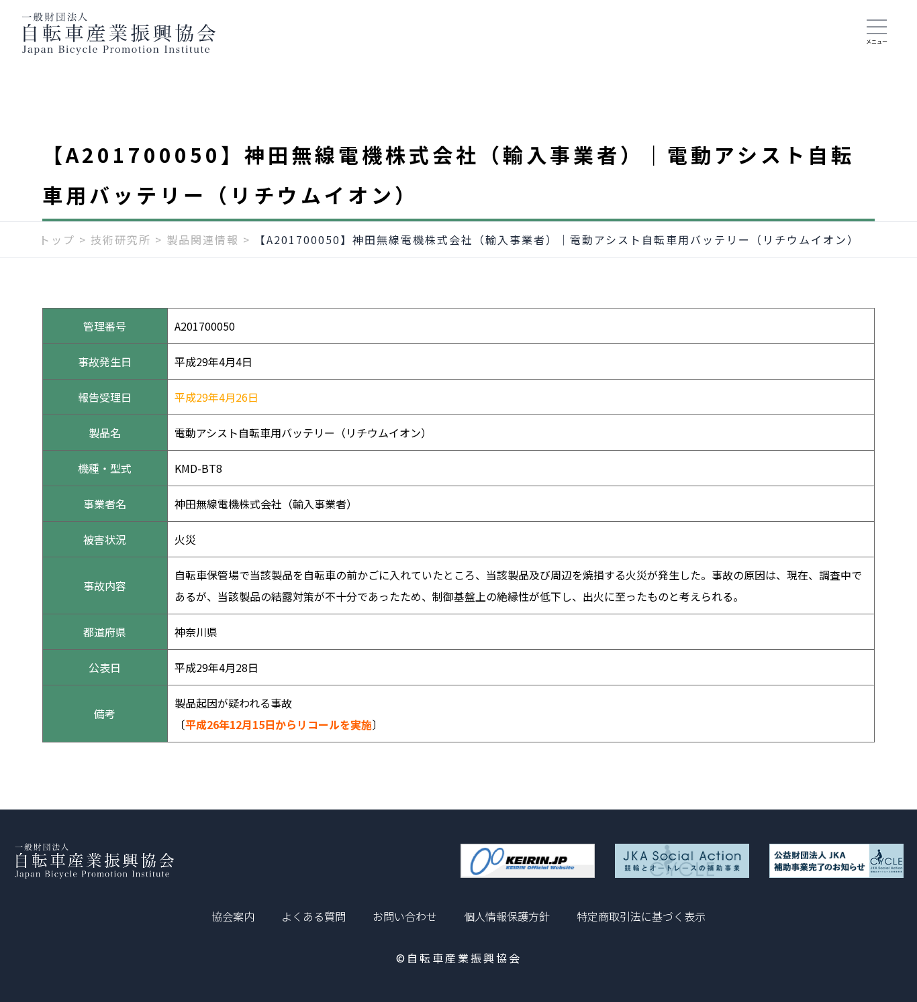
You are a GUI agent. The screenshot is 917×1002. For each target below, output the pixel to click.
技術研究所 (121, 239)
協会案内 (232, 916)
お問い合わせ (405, 916)
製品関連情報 (202, 239)
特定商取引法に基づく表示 (641, 916)
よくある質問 (313, 916)
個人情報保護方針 (507, 916)
